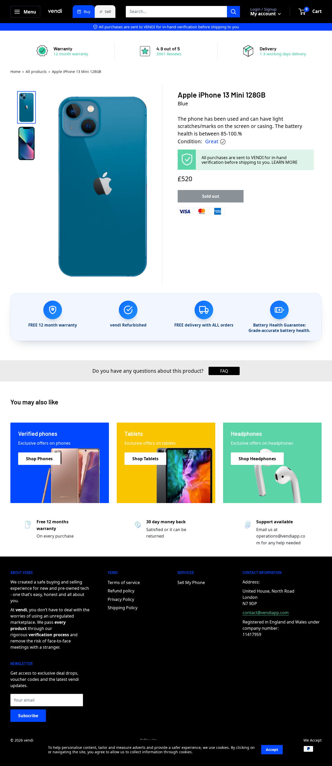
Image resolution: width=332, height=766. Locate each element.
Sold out (210, 196)
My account (263, 14)
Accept (272, 749)
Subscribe (28, 715)
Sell (108, 11)
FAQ (224, 371)
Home (15, 71)
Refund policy (121, 591)
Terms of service (124, 582)
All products (36, 71)
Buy (87, 11)
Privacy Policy (121, 599)
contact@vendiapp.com (266, 612)
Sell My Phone (191, 582)
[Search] (233, 11)
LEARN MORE (285, 162)
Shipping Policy (122, 608)
